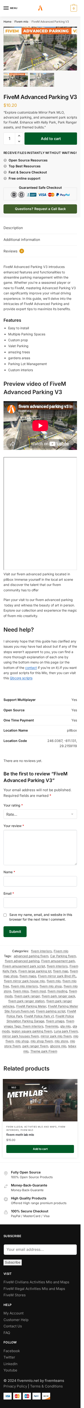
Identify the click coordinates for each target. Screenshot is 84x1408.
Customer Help (16, 1317)
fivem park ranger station (26, 998)
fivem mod (38, 988)
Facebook (12, 1348)
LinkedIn (11, 1361)
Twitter (9, 1354)
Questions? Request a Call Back (40, 206)
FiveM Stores (15, 1292)
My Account (14, 1310)
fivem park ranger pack (58, 993)
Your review (14, 823)
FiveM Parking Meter (31, 1003)
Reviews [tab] (13, 248)
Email (9, 891)
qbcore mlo (58, 1043)
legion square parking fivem (32, 1028)
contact (31, 665)
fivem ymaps (55, 1018)
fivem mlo (54, 978)
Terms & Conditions (46, 1383)
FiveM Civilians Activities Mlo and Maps (36, 1279)
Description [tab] (13, 225)
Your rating (13, 803)
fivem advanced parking (22, 958)
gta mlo (65, 1023)
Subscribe (12, 1259)
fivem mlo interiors (24, 983)
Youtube (10, 1367)
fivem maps (28, 973)
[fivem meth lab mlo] (40, 1097)
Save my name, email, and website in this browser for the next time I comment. (40, 914)
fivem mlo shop (51, 983)
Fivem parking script (50, 1008)
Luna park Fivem (66, 1028)
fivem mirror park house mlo (24, 978)
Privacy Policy (15, 1383)
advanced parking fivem (31, 953)
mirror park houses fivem (20, 1033)
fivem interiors (41, 948)
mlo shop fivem (42, 1038)
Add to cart (51, 135)
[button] (71, 50)
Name (9, 869)
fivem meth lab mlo (20, 1132)
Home (7, 21)
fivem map (60, 968)
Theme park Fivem (43, 1048)
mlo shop (22, 1038)
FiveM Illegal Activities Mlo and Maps (31, 1124)
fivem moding (57, 988)
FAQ (7, 1330)
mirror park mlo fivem (56, 1033)
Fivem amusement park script (24, 963)
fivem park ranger (27, 993)
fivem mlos (21, 988)
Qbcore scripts (21, 675)
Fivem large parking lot (34, 968)
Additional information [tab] (22, 237)
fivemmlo (51, 1023)
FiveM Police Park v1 (39, 1013)
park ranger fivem (35, 1043)
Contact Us (13, 1323)
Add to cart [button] (40, 1146)
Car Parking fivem (63, 953)
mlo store (61, 1038)
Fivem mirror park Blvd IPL (57, 973)
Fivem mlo (21, 21)
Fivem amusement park (58, 958)
